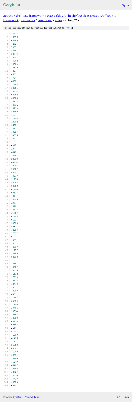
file (69, 28)
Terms (37, 396)
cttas (58, 20)
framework (11, 20)
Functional (45, 20)
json (126, 396)
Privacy (28, 396)
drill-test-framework (30, 16)
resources (28, 20)
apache (8, 16)
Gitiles (19, 396)
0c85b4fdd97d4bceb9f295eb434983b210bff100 (79, 16)
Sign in (125, 5)
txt (118, 396)
